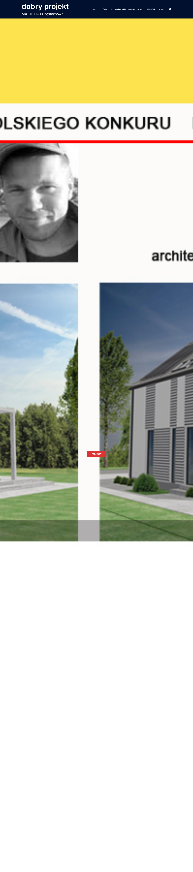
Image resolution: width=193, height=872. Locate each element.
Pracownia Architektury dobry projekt (127, 9)
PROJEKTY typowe (155, 9)
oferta (104, 9)
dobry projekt (45, 6)
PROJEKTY (96, 466)
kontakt (95, 9)
